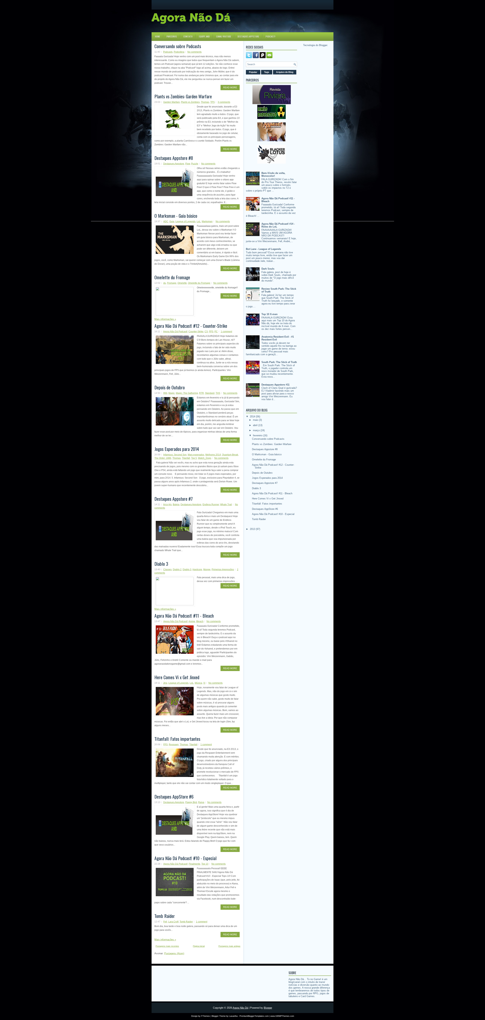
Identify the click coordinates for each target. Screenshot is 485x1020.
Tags (266, 72)
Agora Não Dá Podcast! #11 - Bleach (184, 615)
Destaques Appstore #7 (173, 498)
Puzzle (194, 163)
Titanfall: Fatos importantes (177, 738)
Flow (187, 163)
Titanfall (186, 458)
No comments (194, 52)
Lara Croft (173, 921)
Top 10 (204, 864)
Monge (206, 569)
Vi (204, 683)
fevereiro (258, 435)
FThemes (205, 1016)
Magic (171, 393)
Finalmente (194, 864)
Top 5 (194, 458)
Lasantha (233, 1016)
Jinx (165, 683)
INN (165, 393)
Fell (165, 921)
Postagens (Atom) (174, 953)
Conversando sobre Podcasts (177, 46)
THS (218, 393)
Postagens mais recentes (167, 946)
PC (216, 331)
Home (157, 36)
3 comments (224, 102)
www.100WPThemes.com (282, 1016)
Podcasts (168, 52)
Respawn (174, 744)
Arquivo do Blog (284, 72)
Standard (209, 393)
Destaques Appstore (248, 36)
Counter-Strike (196, 331)
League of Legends (185, 221)
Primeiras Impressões (223, 569)
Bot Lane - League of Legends (263, 249)
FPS (211, 331)
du (164, 283)
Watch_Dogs (204, 458)
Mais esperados (196, 454)
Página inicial (199, 946)
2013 (253, 529)
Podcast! (270, 36)
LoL (199, 221)
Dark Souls (267, 268)
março (256, 430)
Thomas (205, 102)
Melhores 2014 (213, 454)
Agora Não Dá (240, 1007)
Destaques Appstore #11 (275, 384)
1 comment (226, 331)
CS (206, 331)
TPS (212, 102)
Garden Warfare (171, 102)
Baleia (176, 504)
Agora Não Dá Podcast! (175, 331)
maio (256, 419)
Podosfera (179, 52)
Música (198, 683)
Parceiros (172, 36)
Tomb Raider (164, 916)
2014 (253, 416)
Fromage (171, 283)
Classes (167, 569)
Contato (187, 36)
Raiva (201, 802)
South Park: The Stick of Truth (279, 362)
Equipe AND (204, 36)
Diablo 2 (177, 569)
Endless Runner (211, 504)
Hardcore (197, 569)
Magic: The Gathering (187, 393)
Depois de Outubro (169, 387)
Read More (230, 87)
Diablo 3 (161, 563)
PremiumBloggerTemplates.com (254, 1016)
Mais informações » (165, 319)
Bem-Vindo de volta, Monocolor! (273, 174)
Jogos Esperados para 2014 (176, 449)
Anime (192, 621)
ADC (165, 221)
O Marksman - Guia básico (175, 215)
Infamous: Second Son (175, 454)
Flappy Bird (191, 802)
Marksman (207, 221)
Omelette (182, 283)
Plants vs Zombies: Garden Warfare (183, 96)
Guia (171, 221)
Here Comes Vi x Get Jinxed (176, 677)
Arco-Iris (167, 504)
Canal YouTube (223, 36)
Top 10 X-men (269, 314)
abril (255, 425)
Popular (253, 72)
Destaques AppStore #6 (174, 796)
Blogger (323, 45)
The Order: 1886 (162, 458)
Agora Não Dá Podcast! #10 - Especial (185, 858)
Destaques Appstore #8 (173, 158)
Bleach (199, 621)
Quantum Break (230, 454)
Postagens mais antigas (229, 946)
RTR (201, 393)
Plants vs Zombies (190, 102)
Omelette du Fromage (172, 277)
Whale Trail (226, 504)
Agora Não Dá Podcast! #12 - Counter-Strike (190, 325)
